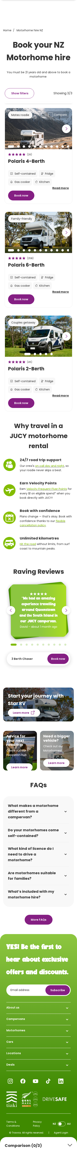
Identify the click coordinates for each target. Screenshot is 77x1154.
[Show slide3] (24, 146)
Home (7, 30)
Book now (21, 195)
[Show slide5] (35, 146)
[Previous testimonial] (11, 610)
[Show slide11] (68, 146)
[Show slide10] (62, 146)
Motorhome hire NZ (30, 30)
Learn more (21, 713)
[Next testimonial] (66, 610)
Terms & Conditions (13, 1123)
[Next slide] (66, 128)
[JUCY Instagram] (10, 1081)
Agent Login (61, 1132)
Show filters (19, 93)
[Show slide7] (46, 146)
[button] (38, 178)
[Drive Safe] (55, 1099)
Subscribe (57, 990)
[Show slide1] (11, 146)
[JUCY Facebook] (23, 1081)
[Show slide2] (18, 146)
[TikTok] (48, 1081)
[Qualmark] (30, 1099)
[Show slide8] (51, 146)
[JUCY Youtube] (35, 1081)
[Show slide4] (29, 146)
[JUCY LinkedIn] (61, 1081)
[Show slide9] (57, 146)
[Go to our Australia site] (62, 1124)
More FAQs (38, 920)
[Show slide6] (40, 146)
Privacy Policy (37, 1123)
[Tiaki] (11, 1099)
